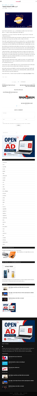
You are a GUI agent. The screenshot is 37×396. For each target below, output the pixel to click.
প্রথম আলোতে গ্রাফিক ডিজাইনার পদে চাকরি (26, 103)
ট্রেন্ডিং (4, 202)
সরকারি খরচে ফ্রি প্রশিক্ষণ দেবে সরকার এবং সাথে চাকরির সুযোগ (16, 362)
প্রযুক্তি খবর (4, 211)
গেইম (3, 184)
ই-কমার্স (4, 169)
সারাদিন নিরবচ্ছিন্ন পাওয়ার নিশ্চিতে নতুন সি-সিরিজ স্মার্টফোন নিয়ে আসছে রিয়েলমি (18, 287)
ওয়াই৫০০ (23, 281)
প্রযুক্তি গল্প (4, 213)
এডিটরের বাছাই (5, 175)
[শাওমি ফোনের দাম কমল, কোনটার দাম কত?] (5, 369)
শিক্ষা (3, 235)
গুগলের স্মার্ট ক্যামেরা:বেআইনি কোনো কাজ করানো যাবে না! (10, 92)
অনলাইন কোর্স (4, 162)
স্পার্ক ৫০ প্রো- (16, 250)
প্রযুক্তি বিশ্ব (4, 215)
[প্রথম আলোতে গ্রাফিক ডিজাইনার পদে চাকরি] (26, 97)
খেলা (3, 182)
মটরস (3, 231)
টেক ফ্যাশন (4, 193)
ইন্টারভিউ (4, 171)
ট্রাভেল (4, 200)
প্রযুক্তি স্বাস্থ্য (5, 217)
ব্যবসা (3, 228)
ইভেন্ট (3, 173)
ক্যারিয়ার (4, 180)
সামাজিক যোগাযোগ (5, 242)
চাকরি (3, 186)
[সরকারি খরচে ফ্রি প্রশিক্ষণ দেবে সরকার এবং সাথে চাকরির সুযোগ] (5, 363)
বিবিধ (3, 224)
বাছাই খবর (4, 222)
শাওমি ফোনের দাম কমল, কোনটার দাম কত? (13, 367)
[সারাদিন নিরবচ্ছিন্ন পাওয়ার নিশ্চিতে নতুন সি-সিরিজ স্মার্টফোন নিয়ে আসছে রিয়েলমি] (5, 288)
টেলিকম (4, 197)
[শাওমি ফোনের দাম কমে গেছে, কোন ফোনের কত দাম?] (5, 358)
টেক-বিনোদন (4, 195)
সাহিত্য (4, 244)
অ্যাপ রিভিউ (4, 166)
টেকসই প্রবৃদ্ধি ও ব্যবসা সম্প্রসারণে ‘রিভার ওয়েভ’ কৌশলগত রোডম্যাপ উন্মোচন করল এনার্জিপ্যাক (21, 292)
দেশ (3, 204)
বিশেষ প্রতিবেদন (5, 226)
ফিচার (3, 220)
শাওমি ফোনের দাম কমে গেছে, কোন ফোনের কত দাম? (15, 356)
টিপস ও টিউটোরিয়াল (5, 191)
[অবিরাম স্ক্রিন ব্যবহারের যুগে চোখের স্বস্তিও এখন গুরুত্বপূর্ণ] (5, 299)
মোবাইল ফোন (4, 233)
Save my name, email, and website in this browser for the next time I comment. (16, 123)
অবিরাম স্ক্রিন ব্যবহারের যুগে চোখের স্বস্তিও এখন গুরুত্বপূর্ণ (16, 298)
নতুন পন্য (4, 206)
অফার (3, 164)
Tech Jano (18, 394)
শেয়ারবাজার (4, 237)
